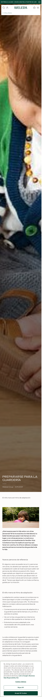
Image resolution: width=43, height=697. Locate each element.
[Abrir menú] (38, 7)
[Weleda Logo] (20, 8)
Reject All (21, 687)
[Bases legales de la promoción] (39, 2)
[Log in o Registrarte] (7, 7)
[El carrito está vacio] (34, 7)
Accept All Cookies (21, 693)
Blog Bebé (8, 13)
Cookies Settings (20, 681)
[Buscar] (3, 7)
